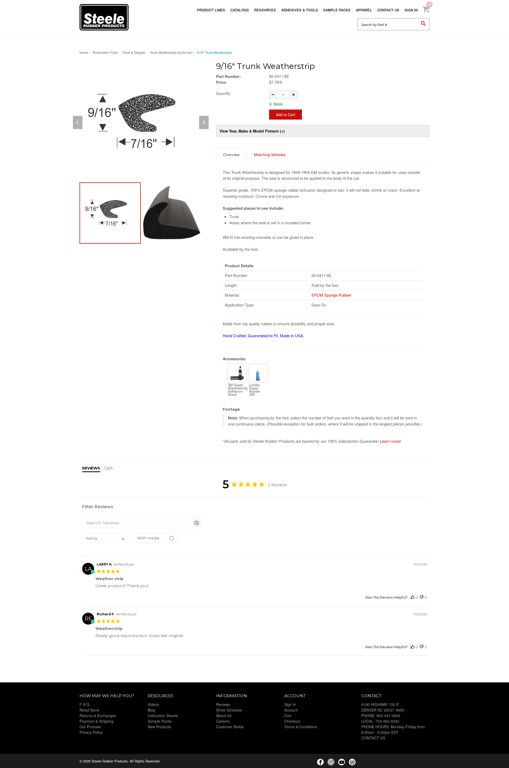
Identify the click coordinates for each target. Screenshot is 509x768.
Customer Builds (230, 726)
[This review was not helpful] (421, 597)
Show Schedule (229, 710)
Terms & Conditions (300, 726)
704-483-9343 (387, 721)
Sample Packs (336, 9)
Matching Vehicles (270, 154)
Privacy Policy (91, 732)
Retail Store (89, 710)
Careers (223, 721)
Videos (153, 704)
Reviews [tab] (91, 468)
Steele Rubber (106, 17)
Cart (287, 715)
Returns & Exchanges (98, 715)
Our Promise (90, 726)
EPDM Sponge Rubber (331, 295)
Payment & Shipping (96, 721)
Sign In (411, 9)
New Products (159, 726)
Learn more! (390, 441)
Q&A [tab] (108, 468)
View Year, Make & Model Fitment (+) (252, 131)
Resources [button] (265, 9)
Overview (231, 154)
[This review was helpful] (412, 597)
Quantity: (223, 93)
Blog (151, 710)
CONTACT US (373, 737)
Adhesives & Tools (299, 9)
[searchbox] (137, 522)
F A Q (84, 704)
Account (291, 710)
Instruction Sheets (163, 715)
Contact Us (388, 9)
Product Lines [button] (211, 9)
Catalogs (239, 9)
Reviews (223, 704)
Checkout (292, 721)
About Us (223, 715)
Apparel (364, 9)
